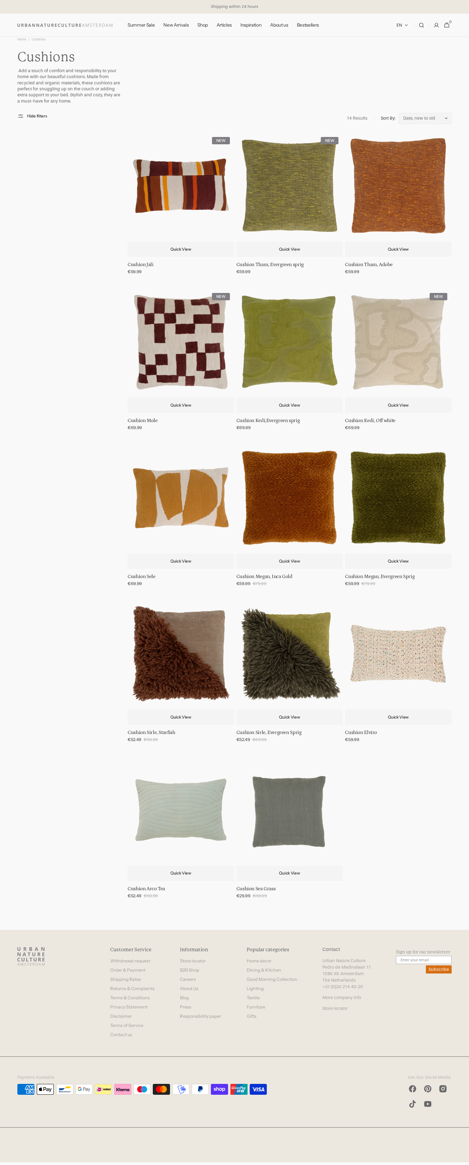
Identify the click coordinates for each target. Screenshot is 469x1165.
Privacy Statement (129, 1007)
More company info (341, 997)
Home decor (259, 960)
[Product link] (181, 207)
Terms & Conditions (130, 997)
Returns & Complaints (132, 988)
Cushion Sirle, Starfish (151, 732)
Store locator (193, 960)
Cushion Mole (143, 420)
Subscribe (439, 969)
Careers (188, 979)
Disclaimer (121, 1016)
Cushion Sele (142, 576)
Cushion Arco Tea (146, 889)
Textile (253, 997)
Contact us (121, 1034)
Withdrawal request (130, 960)
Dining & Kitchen (264, 970)
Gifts (251, 1016)
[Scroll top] (462, 1158)
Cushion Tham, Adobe (368, 264)
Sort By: (388, 118)
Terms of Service (126, 1025)
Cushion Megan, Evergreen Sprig (379, 576)
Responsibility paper (200, 1016)
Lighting (255, 988)
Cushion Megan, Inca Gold (264, 576)
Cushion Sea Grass (256, 889)
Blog (184, 997)
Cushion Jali (141, 264)
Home (21, 39)
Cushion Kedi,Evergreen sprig (268, 420)
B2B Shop (189, 970)
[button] (421, 25)
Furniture (256, 1007)
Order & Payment (127, 970)
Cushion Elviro (361, 732)
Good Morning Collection (272, 979)
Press (185, 1007)
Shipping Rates (125, 979)
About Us (189, 988)
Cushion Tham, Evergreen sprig (270, 264)
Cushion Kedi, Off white (370, 420)
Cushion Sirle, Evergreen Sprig (269, 732)
